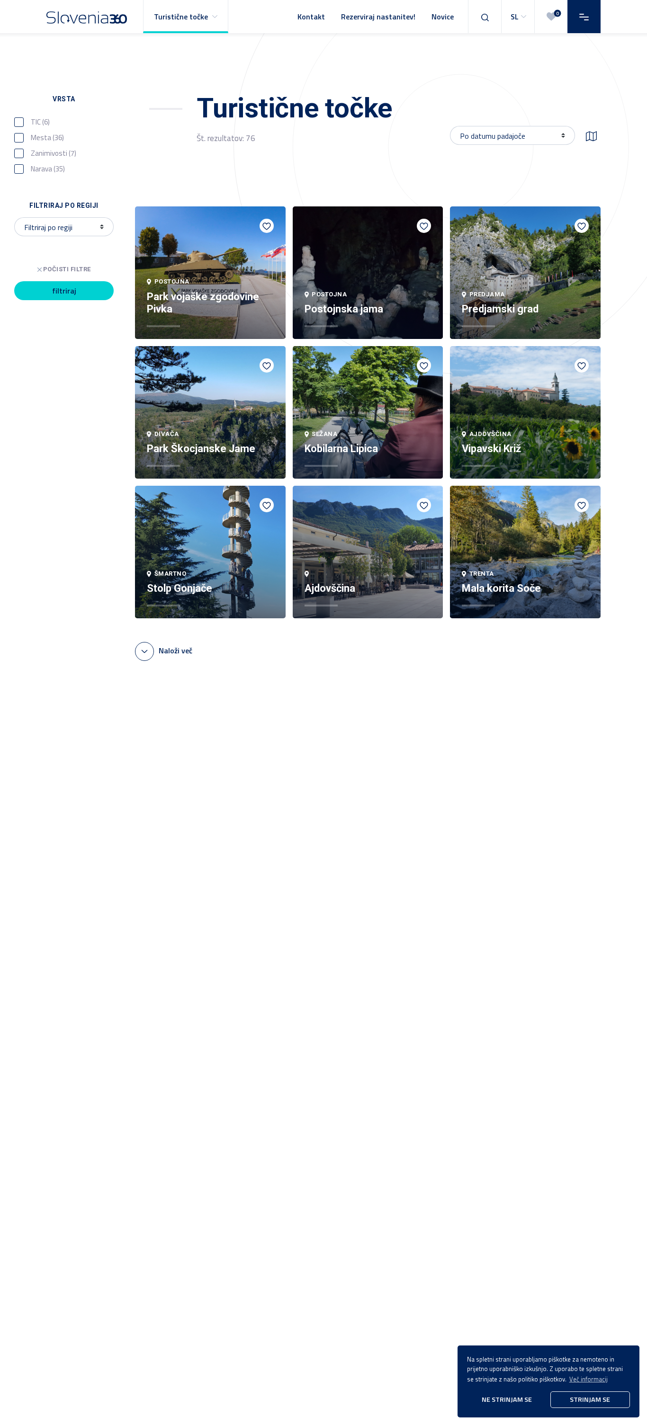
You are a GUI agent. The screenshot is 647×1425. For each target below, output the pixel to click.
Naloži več (175, 650)
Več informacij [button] (588, 1379)
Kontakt (311, 16)
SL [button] (515, 16)
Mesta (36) (47, 137)
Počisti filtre (67, 269)
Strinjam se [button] (590, 1399)
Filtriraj (64, 290)
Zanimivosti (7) (53, 153)
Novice (442, 16)
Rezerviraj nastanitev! (378, 16)
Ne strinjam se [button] (507, 1399)
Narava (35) (48, 169)
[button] (185, 16)
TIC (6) (40, 122)
